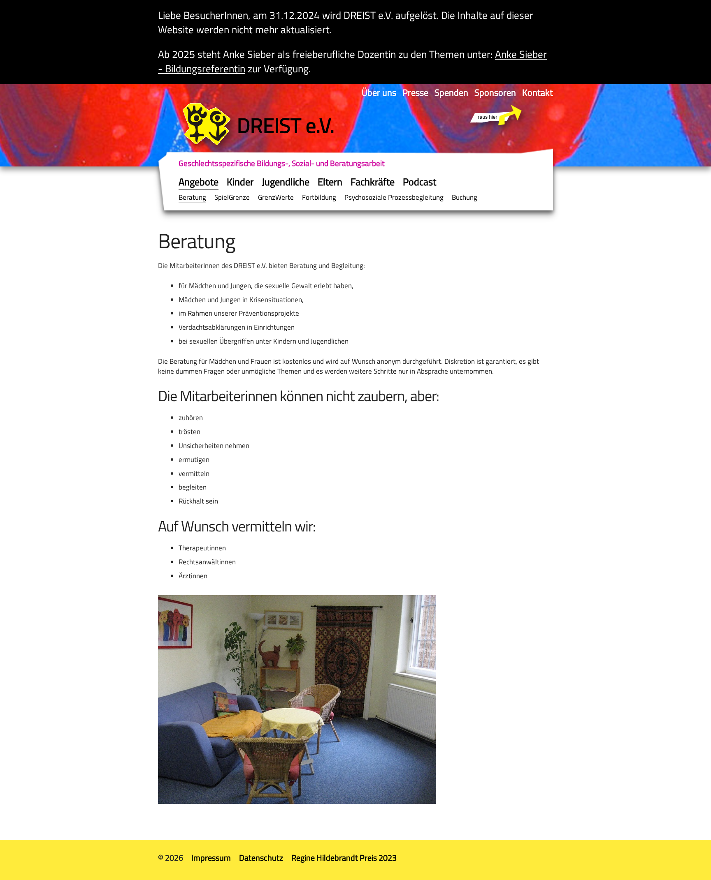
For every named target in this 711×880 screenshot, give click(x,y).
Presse (415, 92)
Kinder (240, 181)
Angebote (198, 181)
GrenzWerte (276, 197)
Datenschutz (261, 857)
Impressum (211, 857)
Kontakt (537, 92)
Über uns (379, 92)
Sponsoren (495, 92)
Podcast (419, 181)
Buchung (464, 197)
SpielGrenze (232, 197)
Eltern (330, 181)
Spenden (451, 92)
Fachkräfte (373, 181)
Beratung (192, 197)
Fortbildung (319, 197)
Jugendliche (285, 181)
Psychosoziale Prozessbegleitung (394, 197)
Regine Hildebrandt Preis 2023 (344, 857)
